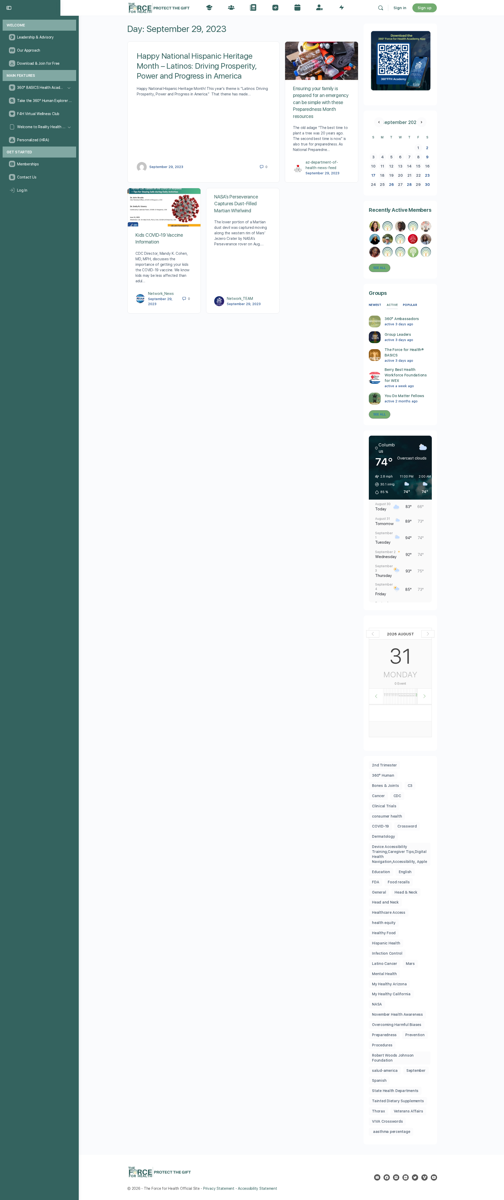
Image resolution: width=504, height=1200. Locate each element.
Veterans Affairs (408, 1111)
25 (382, 184)
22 (418, 175)
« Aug (379, 122)
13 (400, 166)
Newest (375, 305)
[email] (377, 1177)
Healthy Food (384, 933)
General (379, 892)
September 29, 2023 (166, 167)
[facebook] (387, 1177)
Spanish (379, 1080)
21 (409, 175)
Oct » (422, 122)
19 (391, 175)
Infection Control (387, 953)
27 (400, 184)
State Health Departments (395, 1091)
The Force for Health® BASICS (404, 352)
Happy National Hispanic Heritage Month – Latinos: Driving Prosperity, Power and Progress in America (197, 65)
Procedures (382, 1045)
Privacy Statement (218, 1188)
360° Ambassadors (402, 319)
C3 (410, 785)
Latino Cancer (384, 963)
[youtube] (434, 1177)
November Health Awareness (397, 1014)
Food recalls (399, 882)
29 (418, 184)
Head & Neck (406, 892)
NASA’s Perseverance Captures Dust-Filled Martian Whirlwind (236, 203)
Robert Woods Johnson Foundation (393, 1057)
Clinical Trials (384, 806)
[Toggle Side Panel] (9, 8)
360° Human (383, 775)
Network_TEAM (240, 298)
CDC (397, 796)
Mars (410, 963)
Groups (378, 293)
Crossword (407, 826)
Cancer (378, 796)
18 (382, 175)
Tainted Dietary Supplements (398, 1101)
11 (382, 166)
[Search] (380, 8)
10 (373, 166)
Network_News (161, 293)
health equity (384, 923)
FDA (375, 882)
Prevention (415, 1035)
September (416, 1070)
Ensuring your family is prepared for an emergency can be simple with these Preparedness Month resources (321, 102)
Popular (410, 305)
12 (391, 166)
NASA (377, 1004)
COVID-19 (380, 826)
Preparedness (384, 1035)
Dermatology (383, 836)
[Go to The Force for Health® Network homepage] (158, 7)
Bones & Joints (385, 785)
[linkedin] (405, 1177)
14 (409, 166)
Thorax (378, 1111)
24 (373, 184)
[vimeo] (424, 1177)
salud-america (385, 1070)
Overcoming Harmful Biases (396, 1025)
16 (427, 166)
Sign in (399, 8)
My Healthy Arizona (389, 984)
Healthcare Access (388, 912)
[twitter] (415, 1177)
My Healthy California (391, 994)
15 (418, 166)
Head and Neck (385, 902)
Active (392, 305)
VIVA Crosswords (387, 1121)
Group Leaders (398, 334)
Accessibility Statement (257, 1188)
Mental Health (384, 974)
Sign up (425, 8)
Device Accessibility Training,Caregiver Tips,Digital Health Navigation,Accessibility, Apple (399, 854)
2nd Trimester (384, 765)
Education (381, 872)
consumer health (387, 816)
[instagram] (396, 1177)
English (405, 872)
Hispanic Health (386, 943)
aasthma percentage (391, 1131)
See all (379, 268)
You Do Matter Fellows (404, 396)
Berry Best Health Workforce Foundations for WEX (406, 375)
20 (400, 175)
